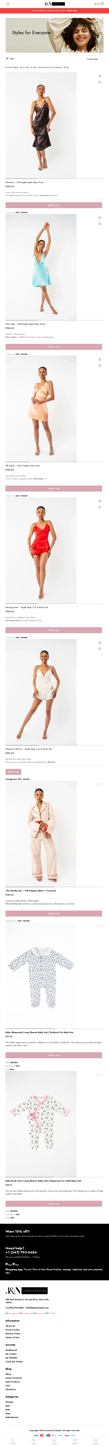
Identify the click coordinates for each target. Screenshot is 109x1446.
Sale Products (13, 1381)
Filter (12, 58)
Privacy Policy (13, 1329)
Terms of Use (12, 1337)
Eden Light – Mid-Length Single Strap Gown (25, 324)
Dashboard (11, 1350)
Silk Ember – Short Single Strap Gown (23, 465)
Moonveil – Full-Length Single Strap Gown (25, 182)
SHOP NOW (72, 11)
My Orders (11, 1353)
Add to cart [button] (53, 205)
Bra (67, 67)
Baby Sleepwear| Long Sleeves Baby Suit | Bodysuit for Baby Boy (39, 1032)
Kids (35, 67)
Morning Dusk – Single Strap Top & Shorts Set (27, 607)
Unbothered (46, 67)
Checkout (11, 1389)
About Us (10, 1325)
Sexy (17, 212)
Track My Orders (14, 1361)
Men (8, 1405)
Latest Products (14, 1377)
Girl (12, 1217)
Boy (12, 1069)
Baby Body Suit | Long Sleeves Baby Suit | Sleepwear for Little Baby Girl (43, 1180)
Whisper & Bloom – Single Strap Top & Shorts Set (29, 749)
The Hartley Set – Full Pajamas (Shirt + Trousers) (31, 890)
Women (58, 67)
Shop (8, 1374)
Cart (8, 1385)
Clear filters (13, 67)
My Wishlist (11, 1357)
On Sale (26, 67)
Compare (99, 76)
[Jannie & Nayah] (54, 4)
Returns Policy (13, 1333)
